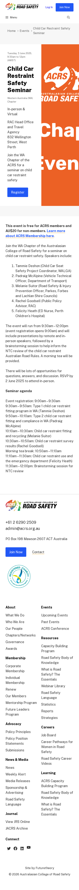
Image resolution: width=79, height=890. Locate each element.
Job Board (48, 735)
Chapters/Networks (21, 635)
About (10, 607)
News (10, 768)
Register (17, 192)
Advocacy (13, 724)
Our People (14, 629)
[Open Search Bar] (68, 17)
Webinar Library (53, 686)
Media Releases (18, 781)
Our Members (16, 696)
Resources (49, 638)
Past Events (50, 622)
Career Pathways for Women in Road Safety (57, 747)
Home (11, 31)
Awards (11, 649)
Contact (38, 552)
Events (24, 31)
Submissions (15, 750)
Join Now (64, 7)
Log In (49, 7)
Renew (11, 689)
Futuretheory (45, 868)
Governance (15, 642)
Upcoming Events (54, 615)
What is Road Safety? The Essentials (51, 674)
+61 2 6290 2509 (21, 522)
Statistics (48, 704)
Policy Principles (18, 732)
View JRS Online (18, 822)
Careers (47, 727)
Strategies (49, 718)
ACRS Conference (55, 629)
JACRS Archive (17, 828)
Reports (47, 711)
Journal (12, 814)
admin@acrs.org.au (23, 528)
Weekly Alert (16, 774)
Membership (16, 658)
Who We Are (15, 622)
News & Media (17, 760)
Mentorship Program (21, 703)
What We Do (15, 615)
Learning (48, 773)
